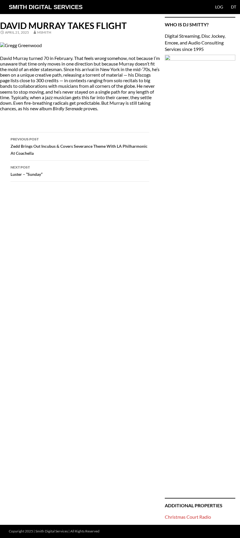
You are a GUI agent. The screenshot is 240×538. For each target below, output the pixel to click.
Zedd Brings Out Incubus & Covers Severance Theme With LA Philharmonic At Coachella (79, 146)
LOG (219, 6)
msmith (44, 32)
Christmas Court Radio (188, 517)
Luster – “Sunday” (26, 171)
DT (233, 6)
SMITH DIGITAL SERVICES (46, 7)
